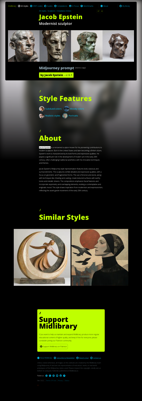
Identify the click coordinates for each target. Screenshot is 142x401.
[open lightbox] (71, 46)
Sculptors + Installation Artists (59, 11)
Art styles (42, 11)
